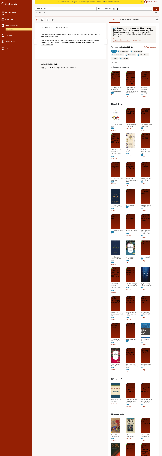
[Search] (156, 9)
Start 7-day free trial (121, 40)
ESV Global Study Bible (116, 125)
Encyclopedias (118, 379)
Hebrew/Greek (125, 19)
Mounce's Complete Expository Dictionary (144, 90)
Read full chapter (47, 45)
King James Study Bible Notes (146, 125)
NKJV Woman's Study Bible (115, 365)
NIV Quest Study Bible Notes (146, 206)
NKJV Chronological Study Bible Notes (132, 284)
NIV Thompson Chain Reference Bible (116, 258)
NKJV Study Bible (131, 339)
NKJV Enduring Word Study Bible (146, 284)
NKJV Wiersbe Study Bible (145, 340)
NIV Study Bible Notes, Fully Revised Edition (116, 89)
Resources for (122, 47)
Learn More (137, 40)
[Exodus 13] (105, 41)
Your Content (136, 19)
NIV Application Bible (131, 150)
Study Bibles (118, 104)
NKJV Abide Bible (146, 257)
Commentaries (118, 414)
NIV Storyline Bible (117, 230)
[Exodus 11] (35, 41)
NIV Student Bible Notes (131, 231)
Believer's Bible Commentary (145, 435)
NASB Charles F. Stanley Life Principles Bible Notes (116, 152)
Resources (114, 19)
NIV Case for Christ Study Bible (117, 179)
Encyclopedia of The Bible (116, 400)
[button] (151, 2)
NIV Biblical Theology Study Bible (145, 151)
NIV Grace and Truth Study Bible (116, 206)
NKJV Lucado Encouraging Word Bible (117, 314)
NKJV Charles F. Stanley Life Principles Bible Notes (116, 286)
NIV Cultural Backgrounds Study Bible (132, 179)
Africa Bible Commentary (115, 435)
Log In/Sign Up (153, 2)
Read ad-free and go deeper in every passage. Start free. (89, 2)
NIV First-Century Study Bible (146, 179)
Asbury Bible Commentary (130, 435)
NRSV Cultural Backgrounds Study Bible (132, 365)
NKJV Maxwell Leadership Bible (146, 313)
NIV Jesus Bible (130, 205)
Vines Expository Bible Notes (146, 365)
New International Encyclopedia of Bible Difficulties (146, 401)
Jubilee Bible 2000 (46, 64)
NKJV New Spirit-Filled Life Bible (116, 340)
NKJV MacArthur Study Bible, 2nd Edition (131, 314)
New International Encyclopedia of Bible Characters (131, 401)
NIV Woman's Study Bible (130, 258)
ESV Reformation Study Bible (131, 125)
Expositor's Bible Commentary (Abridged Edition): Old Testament (132, 90)
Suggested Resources (121, 67)
